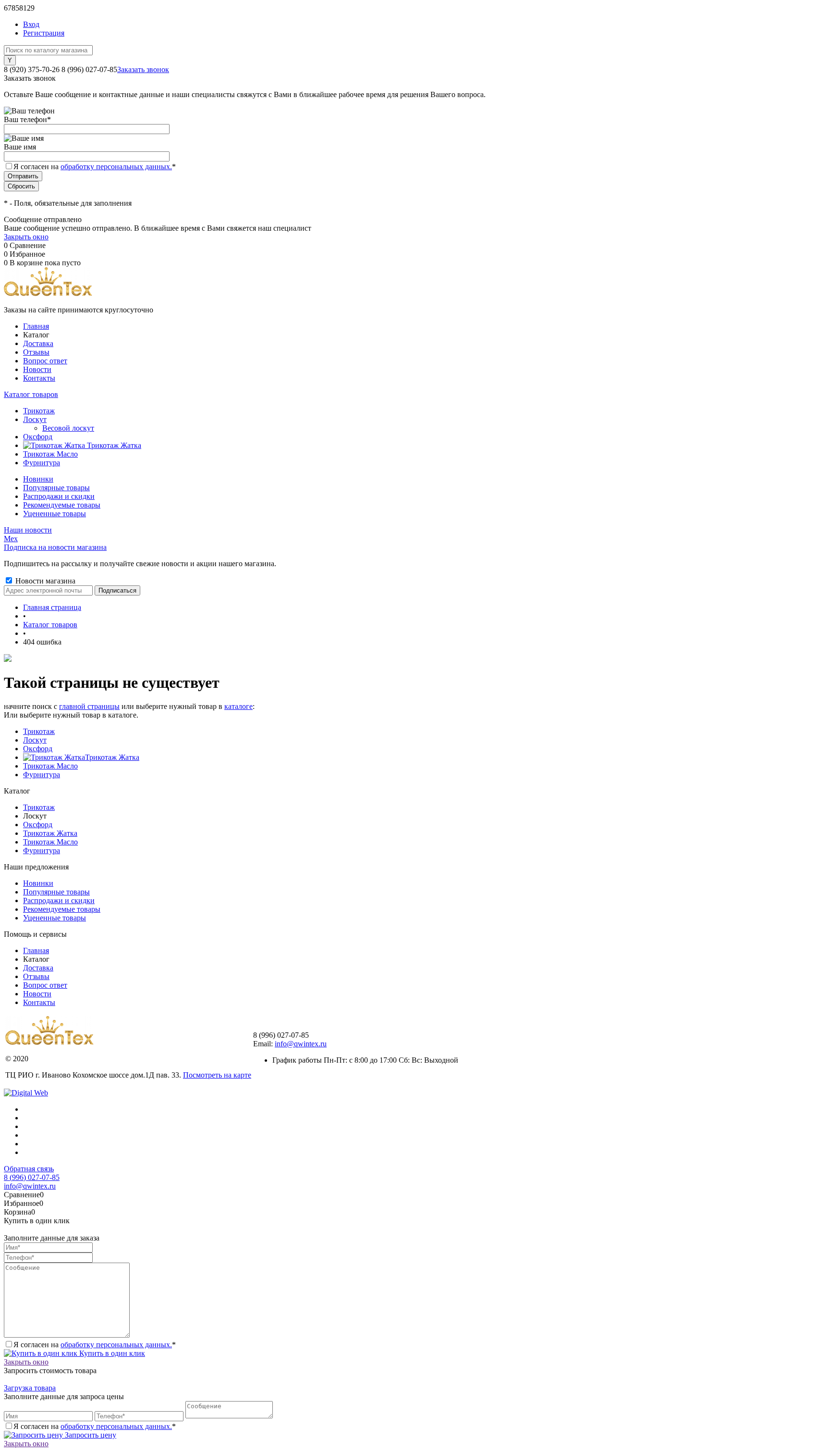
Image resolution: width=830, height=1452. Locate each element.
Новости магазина (44, 581)
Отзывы (36, 352)
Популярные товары (56, 488)
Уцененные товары (54, 513)
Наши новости (28, 530)
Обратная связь (29, 1169)
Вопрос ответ (45, 361)
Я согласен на (94, 166)
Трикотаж (39, 731)
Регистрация (43, 33)
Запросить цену (89, 1435)
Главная (36, 326)
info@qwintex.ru (301, 1044)
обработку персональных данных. (116, 166)
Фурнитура (41, 774)
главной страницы (89, 706)
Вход (31, 24)
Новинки (38, 479)
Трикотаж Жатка (112, 757)
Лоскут (35, 740)
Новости (37, 369)
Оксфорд (37, 749)
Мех (11, 538)
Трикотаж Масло (50, 766)
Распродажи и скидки (59, 496)
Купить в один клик (111, 1353)
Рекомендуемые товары (61, 505)
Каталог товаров (31, 394)
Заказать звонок (143, 69)
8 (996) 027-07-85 (32, 1177)
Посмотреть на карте (217, 1075)
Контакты (39, 378)
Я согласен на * (94, 1344)
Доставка (38, 343)
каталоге (238, 706)
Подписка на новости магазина (55, 547)
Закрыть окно (26, 237)
